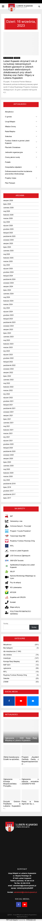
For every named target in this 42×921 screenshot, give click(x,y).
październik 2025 (9, 236)
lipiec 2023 (7, 333)
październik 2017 (9, 494)
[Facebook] (18, 904)
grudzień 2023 (8, 315)
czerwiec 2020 (8, 466)
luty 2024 (6, 308)
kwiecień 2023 (8, 344)
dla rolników (7, 655)
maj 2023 (6, 340)
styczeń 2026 (8, 226)
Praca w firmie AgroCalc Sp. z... (30, 802)
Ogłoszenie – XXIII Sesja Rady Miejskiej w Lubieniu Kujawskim (21, 739)
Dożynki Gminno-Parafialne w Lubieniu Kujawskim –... (11, 805)
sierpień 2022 (8, 373)
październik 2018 (9, 484)
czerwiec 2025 (8, 251)
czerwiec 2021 (8, 423)
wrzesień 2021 (8, 412)
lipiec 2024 (7, 290)
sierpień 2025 (8, 243)
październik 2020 (9, 451)
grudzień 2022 (8, 358)
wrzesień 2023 (8, 326)
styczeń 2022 (8, 398)
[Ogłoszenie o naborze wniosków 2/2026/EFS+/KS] (30, 773)
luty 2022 (6, 394)
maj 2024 (6, 297)
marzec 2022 (8, 390)
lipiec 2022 (7, 376)
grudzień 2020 (8, 444)
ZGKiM (5, 682)
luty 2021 (6, 437)
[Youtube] (24, 904)
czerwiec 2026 (8, 208)
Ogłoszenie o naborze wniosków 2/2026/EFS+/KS (30, 781)
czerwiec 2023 (8, 337)
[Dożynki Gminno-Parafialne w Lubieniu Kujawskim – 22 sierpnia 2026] (11, 795)
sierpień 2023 (8, 330)
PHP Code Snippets (12, 920)
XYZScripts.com (31, 920)
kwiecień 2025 (8, 258)
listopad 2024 (8, 276)
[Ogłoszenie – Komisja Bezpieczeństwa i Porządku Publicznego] (11, 773)
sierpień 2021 (8, 416)
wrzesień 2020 (8, 455)
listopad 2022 (8, 362)
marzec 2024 (8, 304)
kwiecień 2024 (8, 301)
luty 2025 (6, 265)
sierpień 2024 (8, 286)
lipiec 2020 (7, 462)
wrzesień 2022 (8, 369)
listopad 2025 (8, 233)
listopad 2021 (8, 405)
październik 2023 (9, 322)
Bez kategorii (8, 648)
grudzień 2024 (8, 272)
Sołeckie (6, 678)
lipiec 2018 (7, 487)
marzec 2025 (8, 261)
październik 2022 (9, 365)
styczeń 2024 (8, 312)
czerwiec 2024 (8, 294)
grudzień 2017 (8, 491)
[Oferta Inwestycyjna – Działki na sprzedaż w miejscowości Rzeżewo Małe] (11, 750)
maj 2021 (6, 426)
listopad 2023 (8, 319)
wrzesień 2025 (8, 240)
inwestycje (17, 58)
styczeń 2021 (8, 441)
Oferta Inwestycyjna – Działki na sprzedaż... (11, 758)
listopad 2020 (8, 448)
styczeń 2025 (8, 269)
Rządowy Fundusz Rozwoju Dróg (15, 675)
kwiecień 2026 (8, 215)
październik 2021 (9, 408)
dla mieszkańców (8, 58)
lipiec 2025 (7, 247)
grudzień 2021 (8, 401)
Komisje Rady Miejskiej (11, 661)
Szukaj (5, 624)
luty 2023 (6, 351)
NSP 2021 (7, 665)
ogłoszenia (7, 668)
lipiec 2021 (7, 419)
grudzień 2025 (8, 229)
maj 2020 (6, 469)
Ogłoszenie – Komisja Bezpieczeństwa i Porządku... (11, 782)
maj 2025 (6, 254)
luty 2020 (6, 480)
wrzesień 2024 (8, 283)
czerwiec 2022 (8, 380)
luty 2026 (6, 222)
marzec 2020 (8, 476)
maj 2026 (6, 211)
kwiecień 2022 (8, 387)
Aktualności (7, 645)
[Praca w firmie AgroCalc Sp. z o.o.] (30, 795)
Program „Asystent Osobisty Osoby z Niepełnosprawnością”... (30, 760)
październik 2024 (9, 279)
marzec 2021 (8, 433)
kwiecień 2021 (8, 430)
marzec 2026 (8, 218)
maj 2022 (6, 383)
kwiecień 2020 (8, 473)
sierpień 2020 (8, 459)
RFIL (5, 672)
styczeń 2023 (8, 355)
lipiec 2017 (7, 498)
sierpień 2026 (8, 200)
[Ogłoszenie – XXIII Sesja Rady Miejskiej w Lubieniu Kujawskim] (21, 731)
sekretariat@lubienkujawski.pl (25, 892)
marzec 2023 (8, 347)
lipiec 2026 (7, 204)
